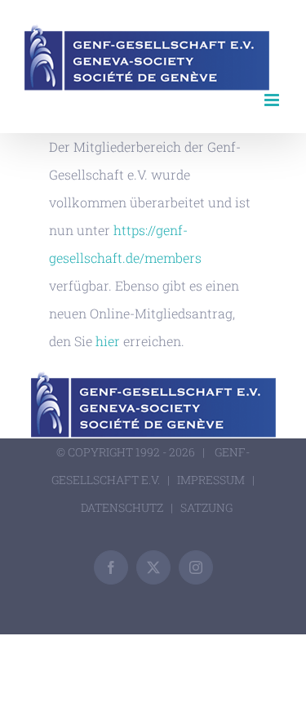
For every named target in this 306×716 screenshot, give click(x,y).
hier (107, 340)
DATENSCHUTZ (122, 507)
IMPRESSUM (211, 479)
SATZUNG (206, 507)
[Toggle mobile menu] (273, 100)
